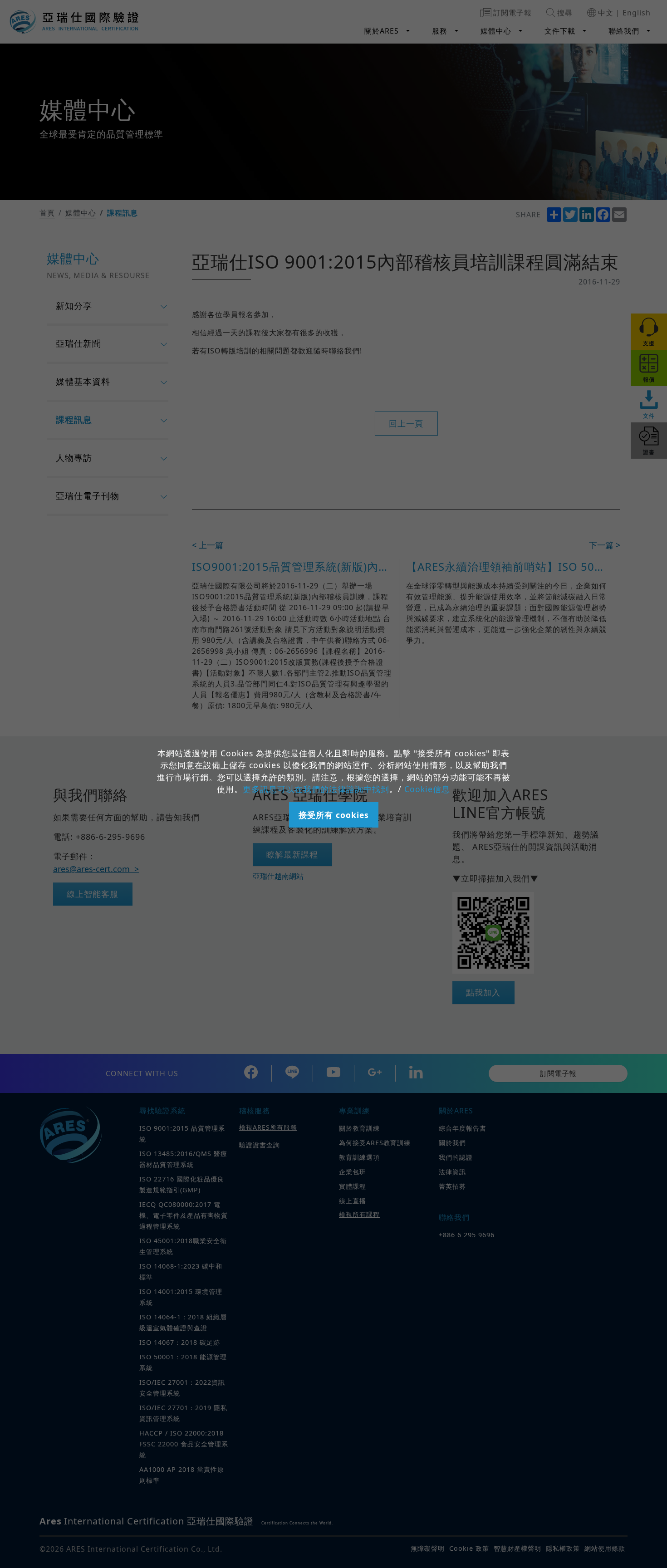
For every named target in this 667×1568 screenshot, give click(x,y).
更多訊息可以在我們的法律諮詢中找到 (316, 789)
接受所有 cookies (334, 814)
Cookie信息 (427, 789)
